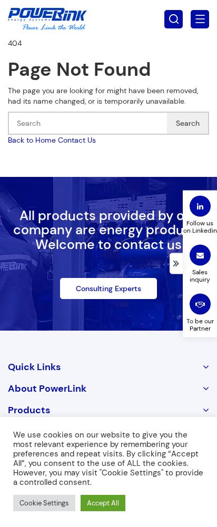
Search (188, 123)
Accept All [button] (103, 503)
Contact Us (77, 140)
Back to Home (32, 140)
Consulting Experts (108, 288)
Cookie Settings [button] (44, 503)
